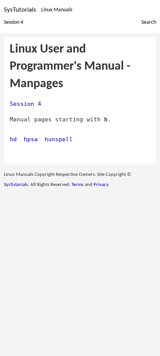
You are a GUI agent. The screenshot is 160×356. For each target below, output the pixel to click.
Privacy (101, 184)
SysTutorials (20, 10)
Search (148, 22)
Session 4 (13, 22)
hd (13, 139)
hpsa (31, 139)
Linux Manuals (56, 10)
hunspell (59, 139)
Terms (77, 184)
